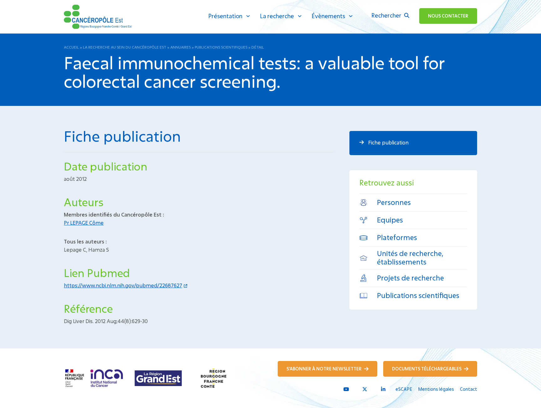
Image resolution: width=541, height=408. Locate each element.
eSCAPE (403, 389)
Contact (468, 389)
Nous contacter (448, 16)
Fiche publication (388, 142)
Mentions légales (436, 389)
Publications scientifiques (221, 47)
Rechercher (387, 15)
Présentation (225, 16)
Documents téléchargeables (427, 369)
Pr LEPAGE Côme (84, 222)
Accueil (71, 47)
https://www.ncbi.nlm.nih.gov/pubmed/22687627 (123, 285)
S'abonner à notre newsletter (324, 369)
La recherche (277, 16)
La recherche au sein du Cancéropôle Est (124, 47)
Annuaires (180, 47)
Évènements (328, 16)
